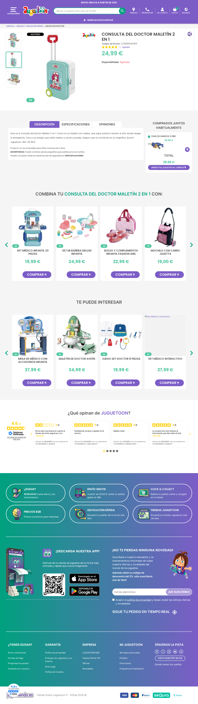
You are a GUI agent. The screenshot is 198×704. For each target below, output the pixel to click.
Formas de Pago (15, 658)
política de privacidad (139, 600)
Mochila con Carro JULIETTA (166, 252)
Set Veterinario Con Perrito (32, 360)
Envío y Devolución (17, 652)
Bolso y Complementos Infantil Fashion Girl (122, 252)
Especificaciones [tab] (76, 124)
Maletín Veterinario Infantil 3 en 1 (77, 360)
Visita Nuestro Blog (170, 658)
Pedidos (123, 658)
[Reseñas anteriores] (31, 434)
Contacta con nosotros (18, 668)
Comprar (37, 274)
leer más (40, 435)
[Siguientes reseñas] (190, 434)
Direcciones (125, 663)
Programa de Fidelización (132, 668)
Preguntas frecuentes (18, 663)
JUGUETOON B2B (90, 652)
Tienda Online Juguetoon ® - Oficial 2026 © (61, 695)
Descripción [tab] (44, 124)
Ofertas (86, 663)
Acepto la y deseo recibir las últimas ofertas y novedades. (153, 602)
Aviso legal (50, 666)
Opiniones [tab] (107, 124)
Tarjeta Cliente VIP (91, 658)
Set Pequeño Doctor (121, 359)
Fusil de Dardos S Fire (163, 136)
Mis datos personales (130, 652)
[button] (189, 34)
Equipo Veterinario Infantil (165, 359)
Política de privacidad (55, 652)
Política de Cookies (54, 672)
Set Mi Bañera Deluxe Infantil (77, 252)
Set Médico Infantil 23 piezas (33, 252)
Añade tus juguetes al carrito (168, 167)
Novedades (87, 668)
